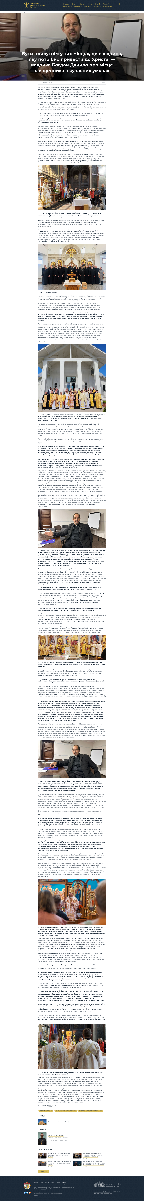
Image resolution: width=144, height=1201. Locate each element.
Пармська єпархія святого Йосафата (65, 1110)
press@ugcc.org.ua (108, 1193)
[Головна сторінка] (24, 12)
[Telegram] (27, 1193)
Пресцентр (37, 1184)
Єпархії (58, 1182)
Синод (47, 1182)
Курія (52, 1182)
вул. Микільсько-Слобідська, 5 (102, 1191)
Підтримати (66, 1184)
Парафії (64, 1182)
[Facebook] (25, 1193)
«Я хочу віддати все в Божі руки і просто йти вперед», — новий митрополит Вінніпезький (92, 1155)
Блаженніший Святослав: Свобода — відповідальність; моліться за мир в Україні (59, 1155)
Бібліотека (44, 1184)
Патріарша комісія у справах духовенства (90, 1110)
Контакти (58, 1184)
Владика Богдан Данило (46, 1110)
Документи (52, 1184)
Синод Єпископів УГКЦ (112, 1183)
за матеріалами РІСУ (44, 1107)
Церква (36, 1182)
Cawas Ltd (43, 1188)
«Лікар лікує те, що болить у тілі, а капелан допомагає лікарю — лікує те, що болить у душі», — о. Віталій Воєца (94, 1164)
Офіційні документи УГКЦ (113, 1184)
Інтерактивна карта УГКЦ (112, 1186)
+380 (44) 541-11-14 (98, 1193)
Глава (42, 1182)
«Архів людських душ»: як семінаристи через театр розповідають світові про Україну (59, 1163)
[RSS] (30, 1193)
